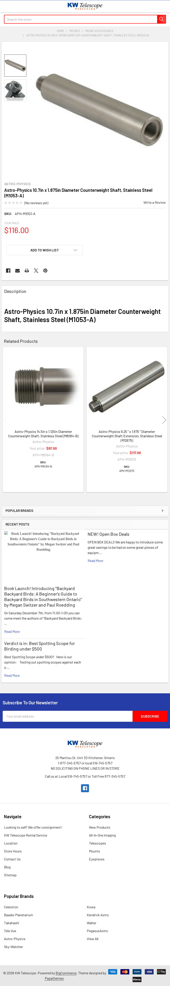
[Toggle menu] (6, 6)
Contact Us (12, 859)
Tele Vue (10, 931)
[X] (36, 271)
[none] (99, 110)
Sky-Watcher (13, 947)
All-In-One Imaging (102, 835)
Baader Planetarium (18, 915)
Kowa (91, 907)
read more (12, 631)
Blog (7, 867)
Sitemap (10, 875)
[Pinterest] (45, 271)
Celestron (11, 907)
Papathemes (54, 978)
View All (92, 939)
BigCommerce (66, 973)
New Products (99, 827)
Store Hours (13, 851)
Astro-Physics (14, 939)
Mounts (94, 851)
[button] (44, 250)
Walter (91, 923)
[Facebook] (8, 271)
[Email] (17, 271)
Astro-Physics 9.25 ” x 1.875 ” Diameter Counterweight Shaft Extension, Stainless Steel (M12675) (127, 435)
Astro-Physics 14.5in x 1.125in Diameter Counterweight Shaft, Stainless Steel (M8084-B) (43, 433)
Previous (5, 420)
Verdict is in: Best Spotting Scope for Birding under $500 (39, 646)
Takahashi (11, 923)
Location (10, 843)
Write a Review (154, 202)
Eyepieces (96, 859)
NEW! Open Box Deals (108, 534)
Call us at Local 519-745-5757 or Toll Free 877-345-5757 (85, 776)
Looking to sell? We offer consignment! (33, 827)
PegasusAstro (97, 931)
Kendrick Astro (98, 915)
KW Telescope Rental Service (25, 835)
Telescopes (97, 843)
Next (164, 420)
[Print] (27, 271)
